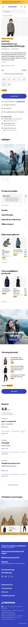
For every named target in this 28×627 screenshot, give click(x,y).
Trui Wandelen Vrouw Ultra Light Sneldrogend (6, 290)
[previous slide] (3, 179)
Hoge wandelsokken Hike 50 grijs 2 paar (6, 252)
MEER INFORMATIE (14, 339)
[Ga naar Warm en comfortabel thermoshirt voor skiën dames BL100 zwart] (5, 369)
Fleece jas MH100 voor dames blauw (18, 250)
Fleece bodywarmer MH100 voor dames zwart (16, 291)
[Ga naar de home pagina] (12, 6)
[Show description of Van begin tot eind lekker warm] (22, 172)
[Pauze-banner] (23, 2)
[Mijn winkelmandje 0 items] (25, 7)
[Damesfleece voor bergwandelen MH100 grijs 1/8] (10, 26)
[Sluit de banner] (25, 2)
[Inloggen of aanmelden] (21, 7)
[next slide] (7, 179)
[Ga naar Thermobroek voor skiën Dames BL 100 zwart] (5, 378)
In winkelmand (14, 96)
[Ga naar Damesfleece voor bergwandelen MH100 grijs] (5, 361)
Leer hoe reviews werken (7, 414)
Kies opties (14, 391)
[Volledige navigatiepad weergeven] (2, 15)
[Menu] (3, 7)
